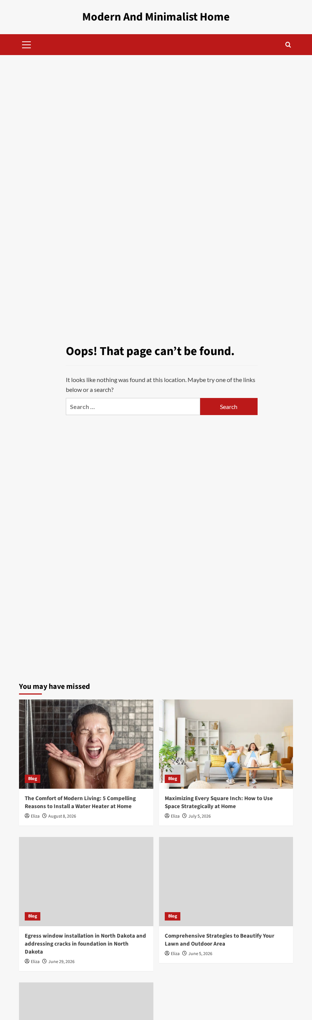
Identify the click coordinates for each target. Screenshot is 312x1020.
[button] (26, 43)
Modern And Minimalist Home (156, 17)
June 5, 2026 (200, 954)
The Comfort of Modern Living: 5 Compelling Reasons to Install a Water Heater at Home (80, 802)
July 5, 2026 (199, 816)
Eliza (35, 816)
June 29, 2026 (61, 961)
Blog (32, 778)
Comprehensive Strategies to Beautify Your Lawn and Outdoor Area (219, 940)
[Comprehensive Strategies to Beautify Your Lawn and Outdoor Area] (226, 881)
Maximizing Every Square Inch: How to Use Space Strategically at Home (219, 802)
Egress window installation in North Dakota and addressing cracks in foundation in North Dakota (85, 944)
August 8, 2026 (62, 816)
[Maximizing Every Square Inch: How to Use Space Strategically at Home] (226, 744)
